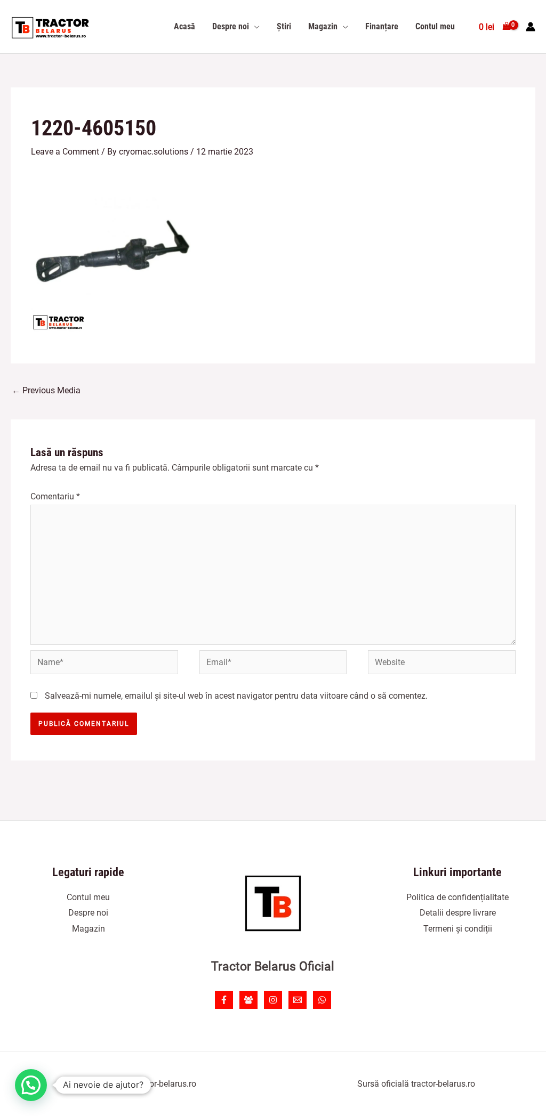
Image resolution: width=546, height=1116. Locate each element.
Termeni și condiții (457, 929)
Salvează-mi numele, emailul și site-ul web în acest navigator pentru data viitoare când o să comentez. (236, 696)
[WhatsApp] (322, 1000)
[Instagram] (273, 1000)
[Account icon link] (530, 26)
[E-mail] (297, 1000)
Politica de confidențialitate (457, 897)
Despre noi (88, 913)
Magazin (88, 929)
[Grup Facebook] (248, 1000)
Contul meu (88, 897)
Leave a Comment (65, 152)
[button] (31, 1085)
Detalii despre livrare (458, 913)
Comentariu (55, 496)
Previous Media (46, 390)
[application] (254, 26)
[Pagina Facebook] (224, 1000)
